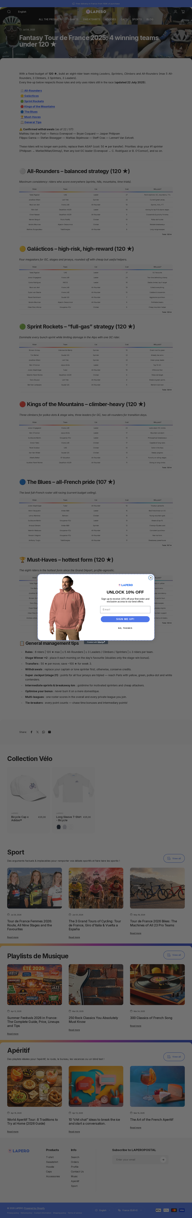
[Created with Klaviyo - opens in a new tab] (96, 642)
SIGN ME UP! (125, 619)
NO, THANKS (125, 628)
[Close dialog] (150, 577)
